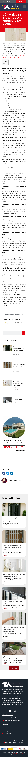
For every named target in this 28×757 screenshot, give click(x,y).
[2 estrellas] (3, 322)
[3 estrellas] (4, 322)
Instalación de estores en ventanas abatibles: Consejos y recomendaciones (13, 629)
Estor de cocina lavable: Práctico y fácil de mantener (18, 401)
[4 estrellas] (5, 322)
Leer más (5, 526)
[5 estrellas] (6, 322)
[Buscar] (23, 333)
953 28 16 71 (14, 447)
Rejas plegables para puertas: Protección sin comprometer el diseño (12, 547)
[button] (24, 6)
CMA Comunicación (18, 754)
